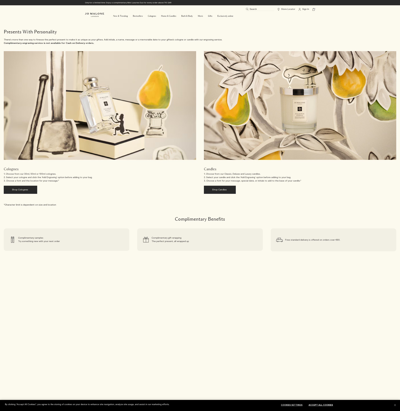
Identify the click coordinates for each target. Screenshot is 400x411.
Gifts (210, 16)
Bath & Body (187, 16)
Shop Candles (220, 189)
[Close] (395, 405)
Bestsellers (138, 16)
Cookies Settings (291, 405)
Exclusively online (225, 16)
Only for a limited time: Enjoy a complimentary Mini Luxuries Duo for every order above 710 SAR (128, 2)
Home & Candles (168, 16)
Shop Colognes (20, 189)
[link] (66, 239)
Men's (200, 16)
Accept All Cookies (321, 405)
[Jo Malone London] (94, 15)
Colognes (152, 16)
